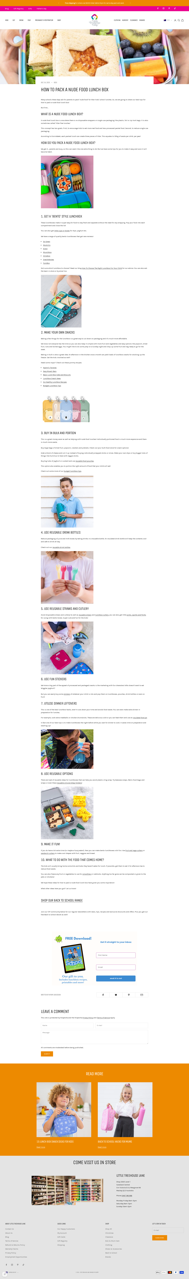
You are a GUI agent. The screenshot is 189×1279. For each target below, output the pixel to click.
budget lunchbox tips (72, 471)
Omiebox (46, 256)
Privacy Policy (87, 1018)
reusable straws (85, 615)
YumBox (46, 263)
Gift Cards (61, 1237)
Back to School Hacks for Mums (115, 1141)
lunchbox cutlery (101, 615)
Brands (142, 20)
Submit (47, 1054)
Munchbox (47, 252)
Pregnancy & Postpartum (44, 20)
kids (55, 82)
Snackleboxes (48, 259)
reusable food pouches (85, 461)
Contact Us (9, 1229)
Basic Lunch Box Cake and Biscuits (57, 375)
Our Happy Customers (66, 1229)
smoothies (86, 874)
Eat (14, 20)
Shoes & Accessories (113, 1249)
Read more (41, 1147)
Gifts (30, 9)
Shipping (61, 1245)
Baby (59, 20)
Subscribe (159, 1238)
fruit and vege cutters (134, 850)
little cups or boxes (62, 231)
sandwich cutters (48, 853)
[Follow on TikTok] (175, 8)
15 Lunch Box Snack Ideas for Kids (55, 1141)
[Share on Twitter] (116, 994)
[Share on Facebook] (103, 994)
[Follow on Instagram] (163, 8)
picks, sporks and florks (136, 615)
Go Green (46, 242)
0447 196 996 (127, 1196)
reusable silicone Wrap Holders (69, 783)
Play (29, 20)
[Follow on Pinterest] (169, 8)
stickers (67, 694)
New (6, 20)
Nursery (125, 20)
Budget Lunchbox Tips (52, 386)
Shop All (108, 1229)
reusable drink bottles (61, 547)
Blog (7, 9)
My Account (62, 1233)
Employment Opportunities (16, 1257)
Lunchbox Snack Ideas (52, 378)
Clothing (117, 20)
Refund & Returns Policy (15, 1245)
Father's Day (41, 9)
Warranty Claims (11, 1249)
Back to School (111, 1253)
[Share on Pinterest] (128, 994)
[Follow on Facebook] (158, 8)
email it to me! (116, 978)
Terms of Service (103, 1018)
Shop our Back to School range (62, 900)
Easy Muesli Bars (49, 371)
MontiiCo (46, 245)
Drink (21, 20)
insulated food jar (140, 718)
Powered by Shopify (94, 1272)
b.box (45, 249)
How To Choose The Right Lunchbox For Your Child (102, 268)
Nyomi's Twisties (50, 368)
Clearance (134, 20)
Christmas (109, 1233)
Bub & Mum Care (112, 1241)
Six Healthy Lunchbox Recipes (55, 382)
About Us (8, 1233)
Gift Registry (18, 9)
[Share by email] (141, 994)
